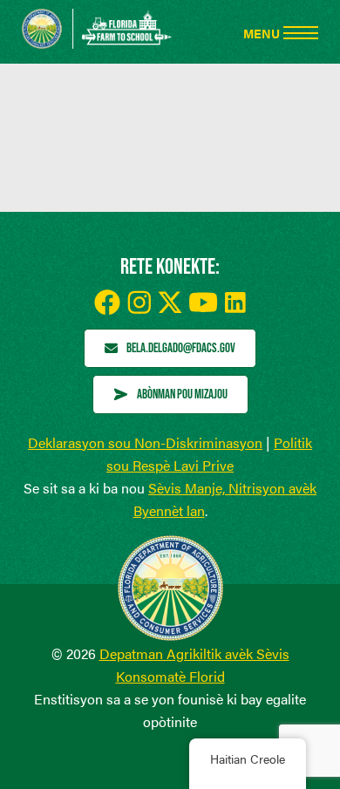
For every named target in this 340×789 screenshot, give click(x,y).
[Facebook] (107, 302)
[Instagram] (139, 302)
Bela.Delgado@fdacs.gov (180, 347)
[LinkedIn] (235, 302)
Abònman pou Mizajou (182, 393)
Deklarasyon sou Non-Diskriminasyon (145, 442)
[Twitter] (170, 302)
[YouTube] (203, 302)
